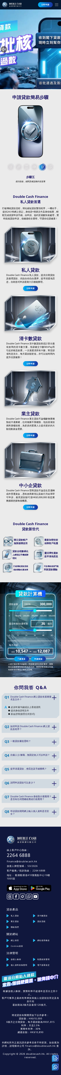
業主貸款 (15, 921)
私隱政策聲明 (43, 959)
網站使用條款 (43, 940)
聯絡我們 (15, 927)
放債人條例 (16, 959)
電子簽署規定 (43, 965)
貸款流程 (41, 921)
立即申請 (45, 4)
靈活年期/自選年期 (18, 623)
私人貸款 (15, 915)
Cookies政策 (17, 946)
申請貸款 (38, 658)
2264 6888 (18, 855)
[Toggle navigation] (56, 4)
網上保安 (15, 940)
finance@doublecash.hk (22, 861)
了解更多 (21, 658)
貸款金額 (13, 604)
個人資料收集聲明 (19, 965)
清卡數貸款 (42, 915)
